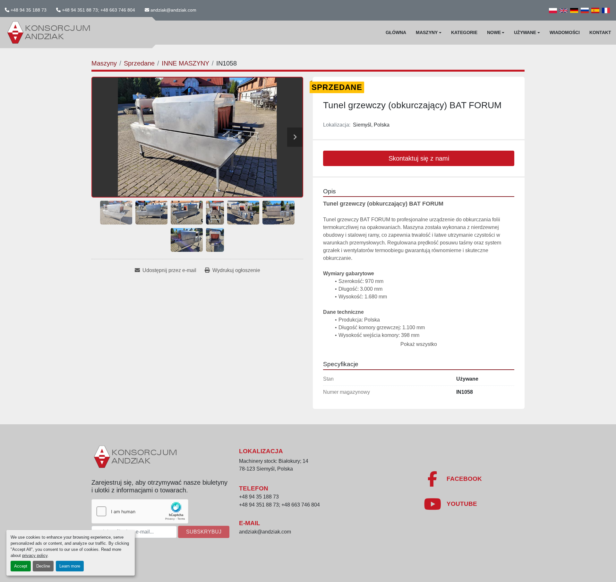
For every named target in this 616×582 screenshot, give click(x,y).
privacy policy (34, 555)
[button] (428, 33)
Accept (20, 566)
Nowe (494, 32)
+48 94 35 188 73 (29, 10)
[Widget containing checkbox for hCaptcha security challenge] (139, 511)
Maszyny (427, 32)
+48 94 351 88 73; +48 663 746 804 (98, 10)
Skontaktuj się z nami (419, 158)
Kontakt (600, 32)
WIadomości (565, 32)
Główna (396, 32)
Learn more (69, 566)
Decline (43, 566)
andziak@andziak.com (173, 10)
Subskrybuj (203, 531)
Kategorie (464, 32)
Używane (525, 32)
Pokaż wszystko (418, 344)
